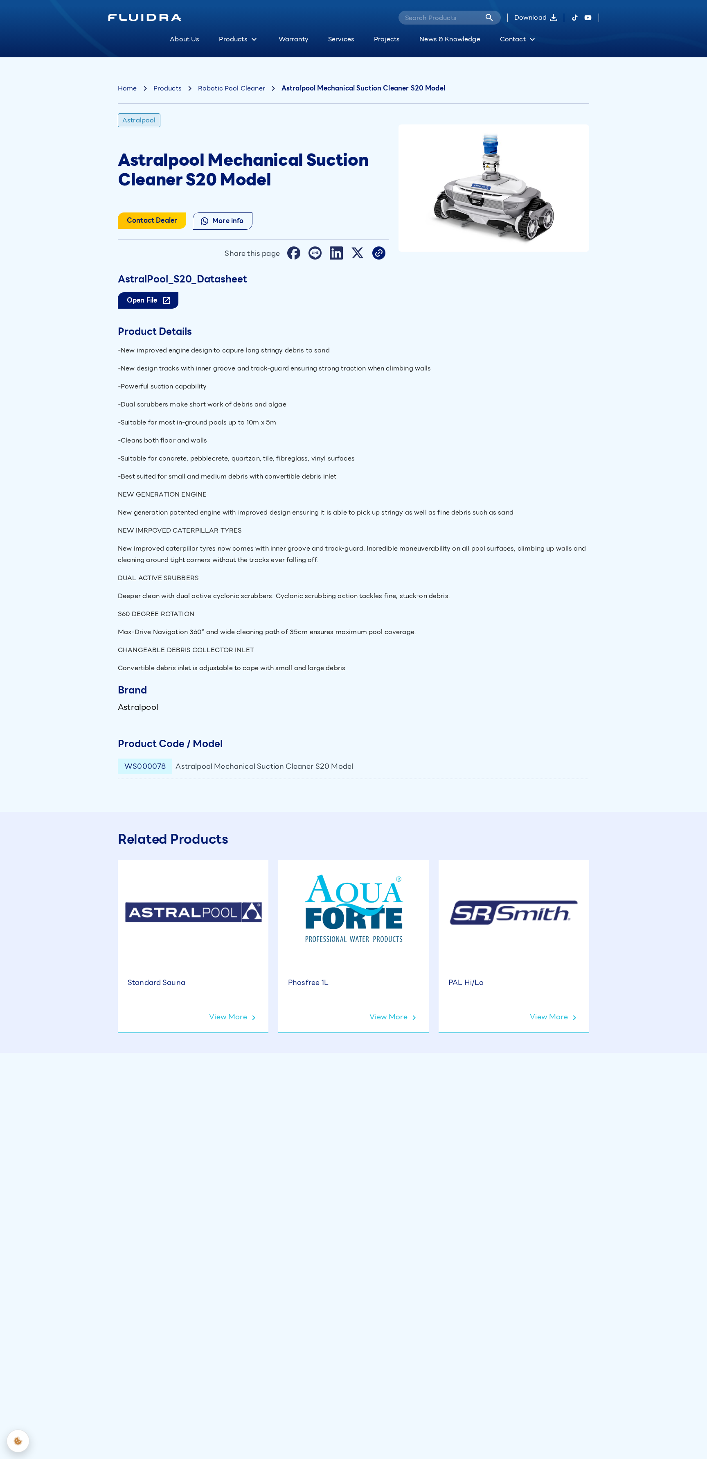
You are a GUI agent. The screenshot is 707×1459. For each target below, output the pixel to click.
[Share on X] (357, 253)
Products (233, 39)
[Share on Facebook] (294, 253)
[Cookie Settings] (18, 1441)
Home (127, 88)
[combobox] (438, 18)
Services (341, 39)
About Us (184, 39)
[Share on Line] (315, 253)
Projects (387, 39)
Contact (513, 39)
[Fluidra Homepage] (144, 17)
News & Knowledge (449, 39)
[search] (489, 17)
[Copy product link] (379, 253)
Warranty (293, 39)
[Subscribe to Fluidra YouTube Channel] (588, 18)
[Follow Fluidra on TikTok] (575, 18)
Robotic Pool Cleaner (231, 88)
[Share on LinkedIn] (336, 253)
